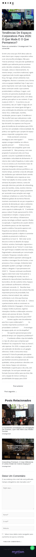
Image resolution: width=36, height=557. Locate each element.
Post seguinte (10, 391)
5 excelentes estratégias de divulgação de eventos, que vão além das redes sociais (18, 429)
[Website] (18, 528)
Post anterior (18, 386)
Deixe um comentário (9, 46)
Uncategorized (23, 46)
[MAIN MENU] (32, 3)
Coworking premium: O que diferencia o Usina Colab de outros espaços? (17, 463)
